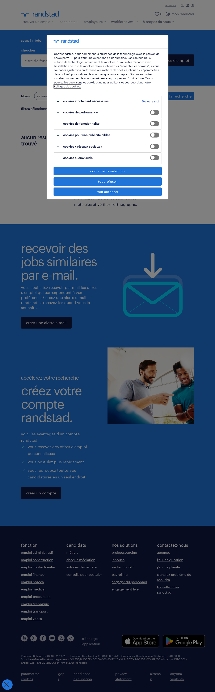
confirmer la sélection (107, 171)
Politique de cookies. (67, 86)
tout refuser (107, 181)
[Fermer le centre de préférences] (7, 684)
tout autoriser (107, 192)
